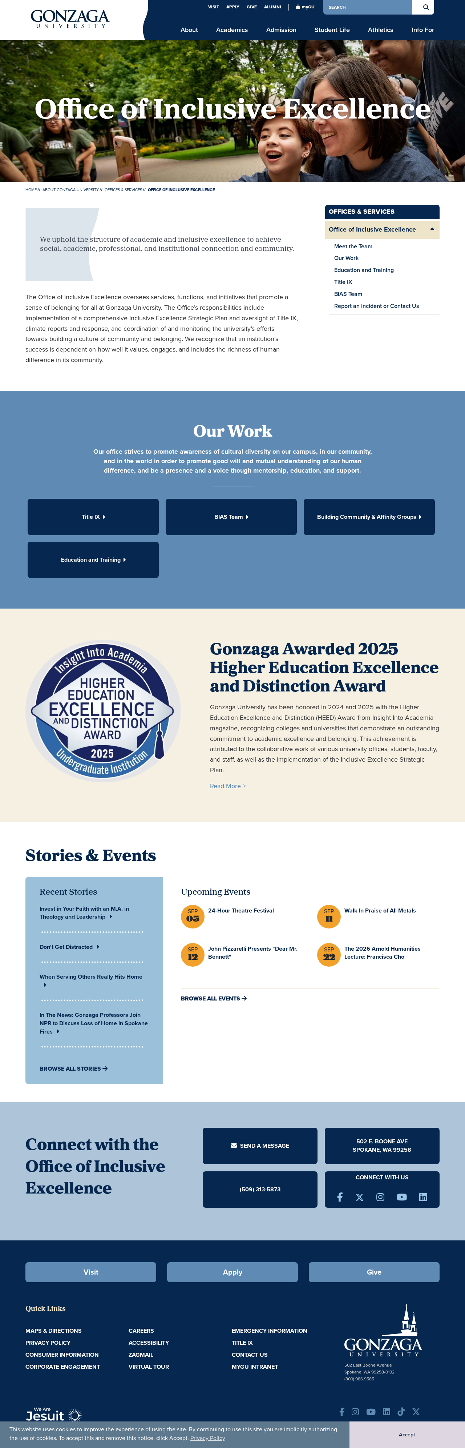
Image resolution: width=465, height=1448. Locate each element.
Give (252, 7)
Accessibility (149, 1343)
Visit (213, 7)
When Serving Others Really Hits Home (91, 976)
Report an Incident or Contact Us (376, 306)
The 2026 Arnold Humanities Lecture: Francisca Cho (382, 952)
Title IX (343, 282)
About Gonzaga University (71, 190)
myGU (308, 7)
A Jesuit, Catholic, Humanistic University (87, 1418)
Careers (141, 1331)
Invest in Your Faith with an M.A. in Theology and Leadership (84, 913)
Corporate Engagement (62, 1367)
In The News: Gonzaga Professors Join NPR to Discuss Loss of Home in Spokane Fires (94, 1023)
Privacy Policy (207, 1438)
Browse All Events (210, 998)
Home (31, 190)
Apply (232, 7)
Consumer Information (62, 1355)
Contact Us (250, 1355)
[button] (93, 517)
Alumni (272, 7)
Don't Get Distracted (66, 947)
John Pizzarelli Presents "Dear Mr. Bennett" (253, 952)
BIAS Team (348, 294)
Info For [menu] (423, 30)
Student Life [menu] (332, 30)
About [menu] (189, 30)
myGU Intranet (255, 1367)
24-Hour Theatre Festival (241, 910)
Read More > (228, 786)
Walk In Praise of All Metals (380, 910)
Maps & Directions (53, 1331)
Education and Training (364, 270)
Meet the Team (353, 246)
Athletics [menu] (380, 30)
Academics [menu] (232, 30)
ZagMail (141, 1355)
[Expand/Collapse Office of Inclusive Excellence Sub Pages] (432, 230)
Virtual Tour (149, 1367)
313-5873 (268, 1189)
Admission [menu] (281, 30)
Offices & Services (123, 190)
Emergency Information (269, 1331)
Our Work (346, 258)
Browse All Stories (70, 1068)
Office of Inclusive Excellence (372, 229)
